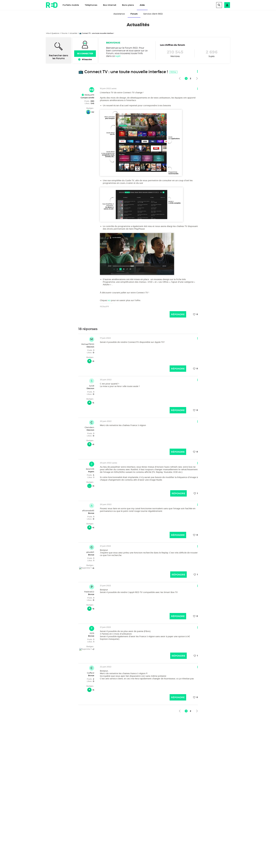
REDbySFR (89, 95)
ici (109, 300)
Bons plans (128, 5)
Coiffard (90, 673)
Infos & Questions (52, 33)
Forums (64, 33)
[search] (219, 5)
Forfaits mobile (71, 5)
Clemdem (89, 427)
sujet (117, 56)
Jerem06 (90, 469)
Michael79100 (87, 344)
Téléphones (91, 5)
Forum (134, 14)
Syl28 (91, 386)
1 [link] (186, 78)
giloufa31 (90, 552)
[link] (179, 78)
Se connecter (85, 53)
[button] (227, 5)
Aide (142, 5)
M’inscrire (87, 59)
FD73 (92, 633)
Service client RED (153, 14)
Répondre (178, 314)
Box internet (109, 5)
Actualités (73, 33)
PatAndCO (89, 592)
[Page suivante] (197, 78)
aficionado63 (88, 510)
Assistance (119, 14)
